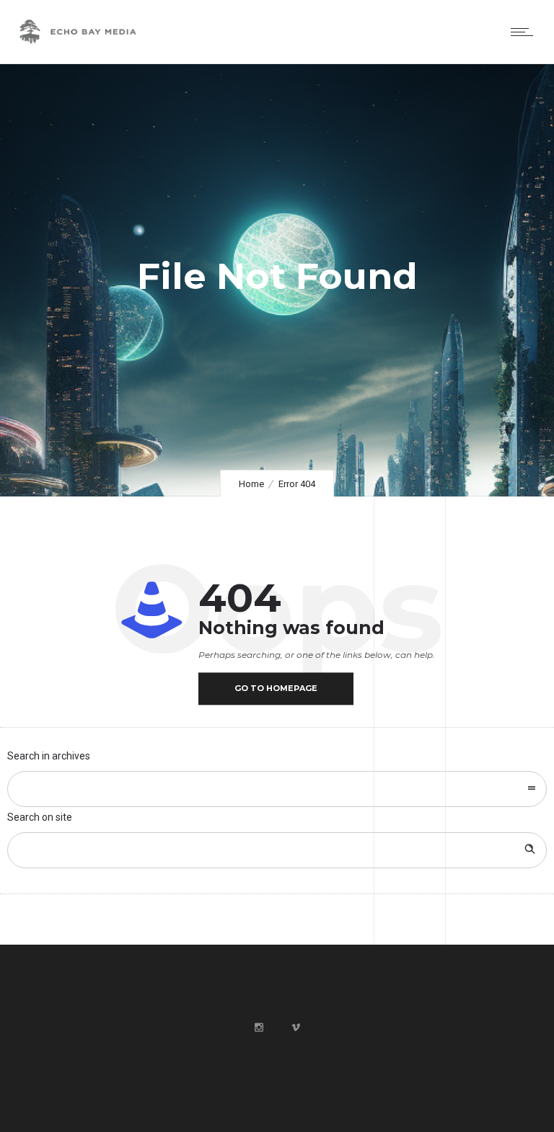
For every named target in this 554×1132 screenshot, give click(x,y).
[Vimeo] (295, 1028)
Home (251, 483)
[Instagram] (258, 1028)
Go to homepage (275, 688)
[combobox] (277, 789)
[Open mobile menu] (525, 31)
